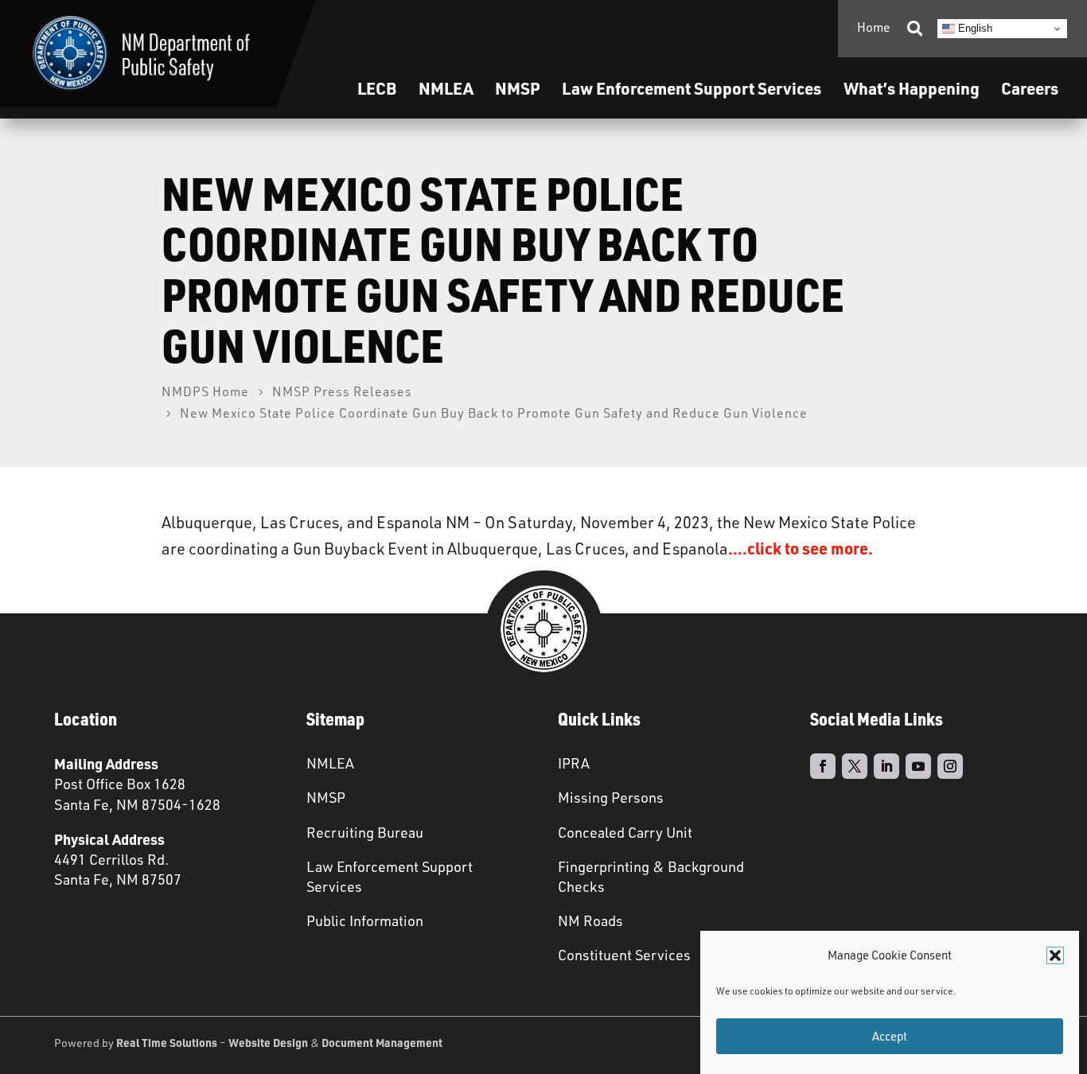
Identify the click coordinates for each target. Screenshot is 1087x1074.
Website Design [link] (268, 1042)
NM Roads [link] (590, 920)
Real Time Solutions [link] (166, 1042)
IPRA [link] (574, 763)
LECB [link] (376, 88)
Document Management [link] (381, 1042)
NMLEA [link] (446, 88)
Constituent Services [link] (624, 954)
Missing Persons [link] (611, 797)
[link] (141, 53)
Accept (889, 1036)
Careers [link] (1029, 88)
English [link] (973, 28)
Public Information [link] (364, 920)
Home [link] (873, 27)
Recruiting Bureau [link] (364, 832)
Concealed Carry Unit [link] (625, 832)
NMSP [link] (517, 88)
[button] (1055, 955)
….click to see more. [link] (802, 548)
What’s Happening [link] (911, 88)
